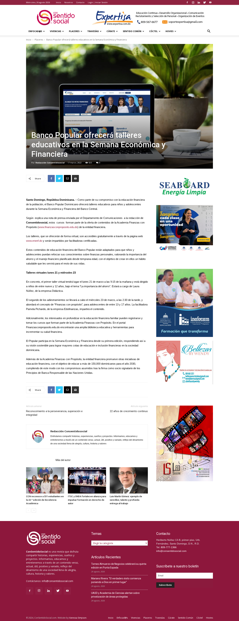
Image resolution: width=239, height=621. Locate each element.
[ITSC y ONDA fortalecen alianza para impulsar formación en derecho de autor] (87, 480)
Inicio (58, 2)
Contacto (80, 2)
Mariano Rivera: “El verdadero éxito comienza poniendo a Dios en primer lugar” (116, 580)
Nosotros (68, 2)
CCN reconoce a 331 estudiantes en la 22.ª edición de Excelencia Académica (45, 500)
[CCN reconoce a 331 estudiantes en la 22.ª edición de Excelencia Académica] (45, 480)
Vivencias (55, 31)
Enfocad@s (35, 31)
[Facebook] (187, 2)
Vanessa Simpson (77, 617)
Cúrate (111, 31)
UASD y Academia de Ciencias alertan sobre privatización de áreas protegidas (115, 595)
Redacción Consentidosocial (50, 162)
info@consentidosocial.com (57, 581)
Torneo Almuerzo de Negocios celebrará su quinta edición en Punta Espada (118, 566)
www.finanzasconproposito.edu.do (58, 227)
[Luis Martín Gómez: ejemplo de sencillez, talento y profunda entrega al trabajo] (129, 480)
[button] (209, 31)
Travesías (93, 31)
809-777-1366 (169, 547)
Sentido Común (132, 31)
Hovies (169, 31)
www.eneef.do (34, 240)
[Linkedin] (198, 2)
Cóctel (153, 31)
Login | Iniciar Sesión (98, 2)
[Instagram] (193, 2)
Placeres (74, 31)
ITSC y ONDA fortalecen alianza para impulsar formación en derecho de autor (87, 500)
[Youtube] (210, 2)
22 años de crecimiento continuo (129, 411)
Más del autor (63, 460)
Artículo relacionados (39, 460)
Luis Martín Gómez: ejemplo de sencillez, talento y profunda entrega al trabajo (126, 500)
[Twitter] (204, 2)
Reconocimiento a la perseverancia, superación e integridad (54, 413)
